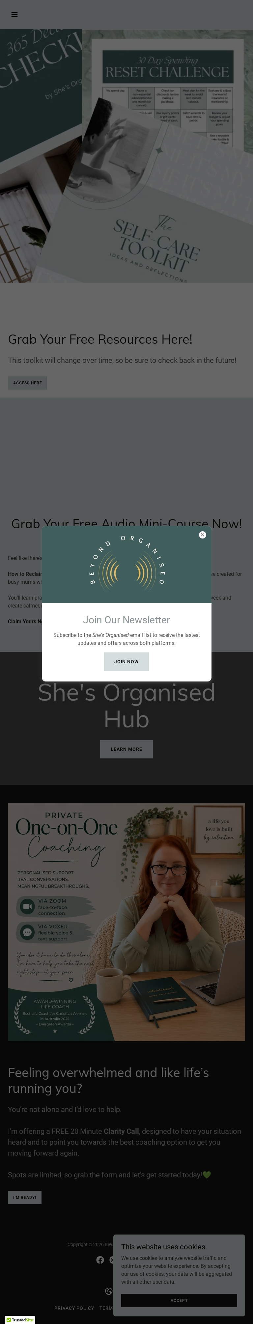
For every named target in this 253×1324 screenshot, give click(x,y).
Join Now (126, 661)
